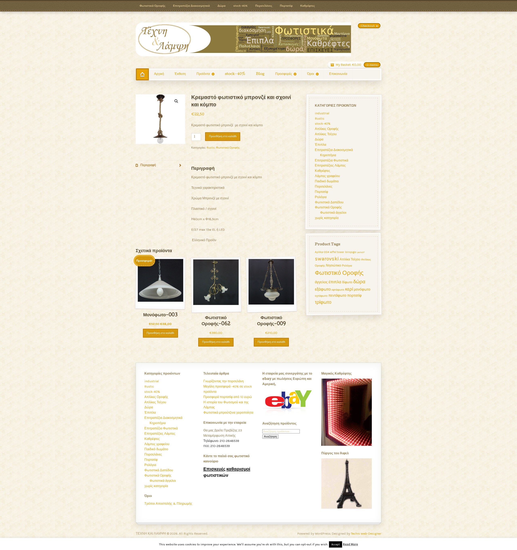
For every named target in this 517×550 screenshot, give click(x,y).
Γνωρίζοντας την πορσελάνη (223, 381)
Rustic (211, 147)
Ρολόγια (321, 197)
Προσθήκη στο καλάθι (222, 136)
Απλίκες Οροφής (327, 129)
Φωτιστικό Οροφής (339, 272)
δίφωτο (347, 282)
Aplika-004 (322, 252)
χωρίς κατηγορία (326, 218)
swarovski (327, 259)
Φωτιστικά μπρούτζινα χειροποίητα (228, 412)
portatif (360, 252)
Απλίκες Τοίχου (326, 134)
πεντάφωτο (337, 295)
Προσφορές (283, 74)
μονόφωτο (362, 289)
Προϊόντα (203, 74)
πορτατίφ (354, 295)
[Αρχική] (142, 74)
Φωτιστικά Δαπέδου (329, 202)
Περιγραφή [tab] (148, 165)
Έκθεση (180, 74)
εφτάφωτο (338, 289)
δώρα (359, 282)
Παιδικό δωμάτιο (327, 181)
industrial (322, 113)
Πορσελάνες (263, 5)
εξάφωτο (323, 289)
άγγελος (321, 282)
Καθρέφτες (307, 5)
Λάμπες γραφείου (327, 176)
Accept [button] (335, 544)
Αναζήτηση (270, 436)
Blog (260, 74)
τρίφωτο (323, 302)
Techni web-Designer (366, 533)
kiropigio (350, 252)
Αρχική (159, 74)
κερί (349, 289)
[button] (176, 101)
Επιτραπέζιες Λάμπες (330, 166)
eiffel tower (337, 252)
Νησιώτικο (333, 265)
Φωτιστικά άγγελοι (333, 212)
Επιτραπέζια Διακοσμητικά (191, 5)
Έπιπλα (320, 145)
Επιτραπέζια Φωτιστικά (331, 160)
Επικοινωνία (338, 74)
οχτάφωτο (321, 295)
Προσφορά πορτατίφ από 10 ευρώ (227, 397)
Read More (350, 544)
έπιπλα (335, 282)
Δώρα (222, 5)
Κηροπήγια (328, 155)
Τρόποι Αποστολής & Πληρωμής (168, 503)
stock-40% (240, 5)
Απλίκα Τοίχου (350, 259)
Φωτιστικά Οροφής (152, 5)
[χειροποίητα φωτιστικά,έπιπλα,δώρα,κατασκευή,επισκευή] (243, 39)
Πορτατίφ (286, 5)
